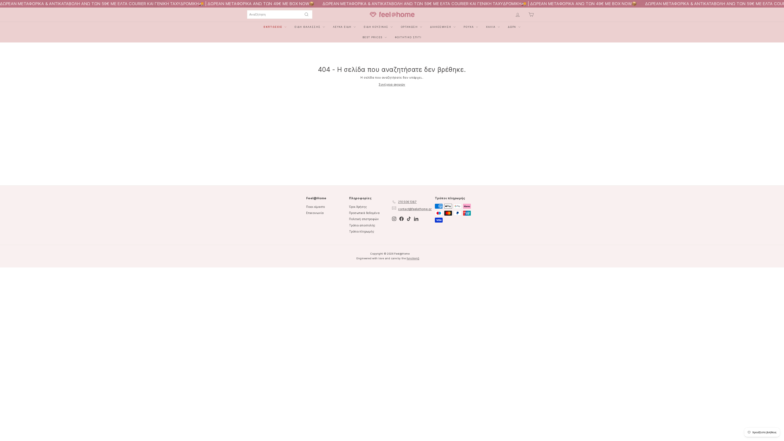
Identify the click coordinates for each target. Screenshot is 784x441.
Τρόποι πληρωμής (361, 231)
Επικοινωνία (315, 213)
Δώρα (512, 26)
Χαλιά (491, 26)
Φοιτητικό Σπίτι (408, 37)
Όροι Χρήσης (358, 206)
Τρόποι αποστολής (362, 225)
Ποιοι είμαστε (315, 206)
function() (413, 258)
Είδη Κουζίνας (377, 26)
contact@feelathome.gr (415, 209)
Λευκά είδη (343, 26)
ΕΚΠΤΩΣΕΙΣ (273, 26)
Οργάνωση (410, 26)
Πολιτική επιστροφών (364, 219)
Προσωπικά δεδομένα (364, 213)
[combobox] (279, 14)
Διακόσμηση (441, 26)
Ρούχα (469, 26)
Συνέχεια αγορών (392, 84)
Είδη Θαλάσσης (308, 26)
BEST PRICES (373, 37)
